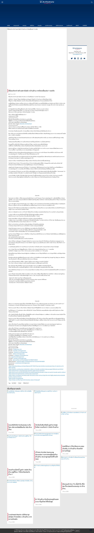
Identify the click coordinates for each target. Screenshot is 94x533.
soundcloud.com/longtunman (22, 363)
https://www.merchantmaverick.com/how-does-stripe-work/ (23, 373)
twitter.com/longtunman (19, 354)
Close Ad (37, 195)
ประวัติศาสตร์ (69, 25)
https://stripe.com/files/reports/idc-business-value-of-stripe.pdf (24, 380)
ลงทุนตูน (24, 25)
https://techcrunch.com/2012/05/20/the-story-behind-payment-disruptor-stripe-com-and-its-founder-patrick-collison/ (37, 372)
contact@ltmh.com (77, 54)
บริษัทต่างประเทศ (59, 25)
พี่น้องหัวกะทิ (26, 383)
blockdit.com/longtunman (19, 350)
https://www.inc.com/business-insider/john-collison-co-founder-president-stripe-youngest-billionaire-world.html (36, 369)
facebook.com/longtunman (20, 352)
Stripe (19, 383)
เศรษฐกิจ (40, 25)
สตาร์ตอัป (14, 383)
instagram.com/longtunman (21, 355)
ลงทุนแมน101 (16, 25)
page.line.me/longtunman (17, 357)
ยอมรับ (77, 530)
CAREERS (85, 25)
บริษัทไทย (32, 25)
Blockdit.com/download (26, 124)
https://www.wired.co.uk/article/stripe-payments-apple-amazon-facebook (27, 370)
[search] (91, 2)
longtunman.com (17, 349)
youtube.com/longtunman (19, 358)
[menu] (2, 2)
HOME (8, 25)
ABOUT (77, 25)
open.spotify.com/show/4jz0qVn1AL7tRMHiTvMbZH (25, 360)
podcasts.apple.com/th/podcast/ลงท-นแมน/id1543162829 (31, 361)
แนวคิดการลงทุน (48, 25)
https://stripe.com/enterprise (16, 378)
